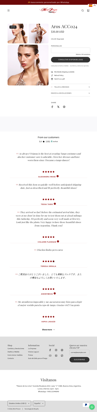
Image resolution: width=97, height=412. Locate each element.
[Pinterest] (62, 350)
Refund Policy (59, 75)
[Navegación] (8, 10)
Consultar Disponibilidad (70, 59)
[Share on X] (58, 107)
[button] (92, 5)
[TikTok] (62, 355)
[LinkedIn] (56, 355)
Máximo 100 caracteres (83, 54)
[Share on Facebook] (52, 107)
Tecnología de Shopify (32, 409)
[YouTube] (50, 355)
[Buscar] (82, 10)
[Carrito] (88, 10)
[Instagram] (56, 350)
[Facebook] (50, 350)
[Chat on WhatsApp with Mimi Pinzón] (92, 407)
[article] (48, 162)
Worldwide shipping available (64, 72)
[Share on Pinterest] (64, 107)
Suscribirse (79, 359)
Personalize (56, 46)
